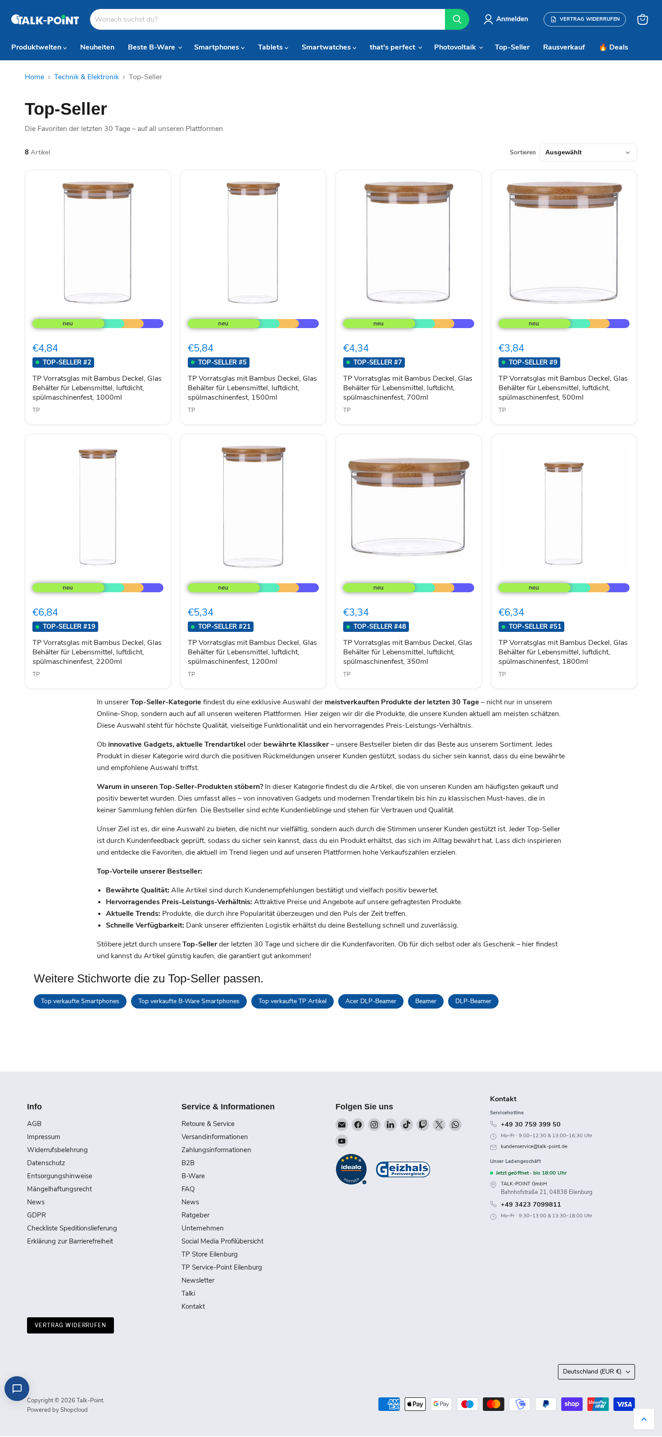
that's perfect (393, 47)
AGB (34, 1123)
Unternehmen (202, 1228)
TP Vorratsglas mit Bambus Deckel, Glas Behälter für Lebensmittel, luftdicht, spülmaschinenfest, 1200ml (252, 652)
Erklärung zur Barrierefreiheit (70, 1241)
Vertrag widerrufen (70, 1325)
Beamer (425, 1001)
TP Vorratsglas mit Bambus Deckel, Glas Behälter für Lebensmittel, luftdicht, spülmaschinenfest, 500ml (563, 388)
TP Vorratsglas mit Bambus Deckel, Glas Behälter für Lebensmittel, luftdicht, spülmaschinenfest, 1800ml (563, 652)
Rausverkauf (564, 47)
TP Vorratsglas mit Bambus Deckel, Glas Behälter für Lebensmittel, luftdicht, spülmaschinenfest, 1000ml (97, 388)
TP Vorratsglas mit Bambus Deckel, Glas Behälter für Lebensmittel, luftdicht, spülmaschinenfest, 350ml (407, 652)
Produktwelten (37, 47)
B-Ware (193, 1175)
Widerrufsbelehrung (57, 1149)
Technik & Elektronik (86, 77)
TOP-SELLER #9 (533, 362)
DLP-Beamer (473, 1001)
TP (36, 410)
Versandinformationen (214, 1136)
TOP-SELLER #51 (535, 626)
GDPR (36, 1215)
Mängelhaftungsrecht (59, 1189)
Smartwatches (327, 47)
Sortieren (523, 152)
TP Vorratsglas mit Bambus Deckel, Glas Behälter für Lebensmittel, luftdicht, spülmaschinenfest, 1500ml (252, 388)
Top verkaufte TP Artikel (292, 1001)
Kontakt (193, 1306)
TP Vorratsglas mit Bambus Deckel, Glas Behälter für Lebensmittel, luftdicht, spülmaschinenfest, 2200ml (97, 652)
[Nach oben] (644, 1419)
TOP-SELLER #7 (378, 362)
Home (34, 77)
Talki (188, 1293)
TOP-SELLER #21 (224, 626)
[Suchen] (457, 19)
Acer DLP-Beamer (370, 1001)
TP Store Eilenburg (209, 1254)
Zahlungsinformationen (216, 1149)
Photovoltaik (456, 47)
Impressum (43, 1136)
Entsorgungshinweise (59, 1175)
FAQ (188, 1189)
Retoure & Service (208, 1123)
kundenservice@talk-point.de (534, 1146)
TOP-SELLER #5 (222, 362)
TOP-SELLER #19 (69, 626)
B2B (188, 1162)
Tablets (271, 47)
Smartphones (217, 47)
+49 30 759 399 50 (531, 1124)
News (36, 1202)
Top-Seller (512, 47)
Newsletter (197, 1280)
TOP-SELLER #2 (67, 362)
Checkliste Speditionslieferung (72, 1228)
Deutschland (592, 1371)
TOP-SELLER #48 (380, 626)
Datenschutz (46, 1162)
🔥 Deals (613, 47)
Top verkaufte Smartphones (80, 1001)
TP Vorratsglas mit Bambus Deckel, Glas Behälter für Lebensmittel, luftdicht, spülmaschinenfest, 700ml (407, 388)
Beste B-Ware (152, 47)
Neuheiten (97, 47)
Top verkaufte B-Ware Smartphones (189, 1001)
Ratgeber (195, 1215)
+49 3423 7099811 (531, 1204)
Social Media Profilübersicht (222, 1241)
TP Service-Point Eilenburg (221, 1267)
